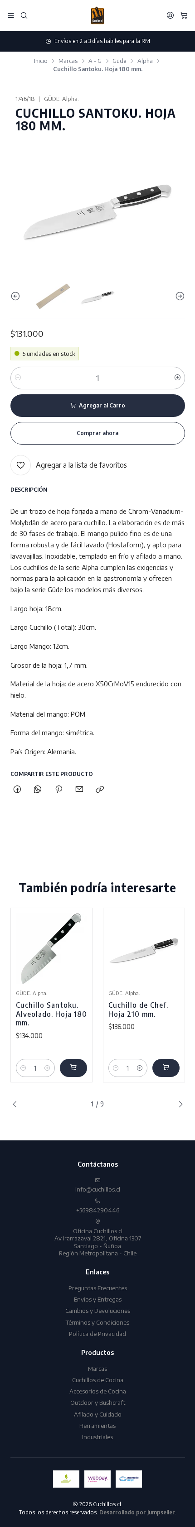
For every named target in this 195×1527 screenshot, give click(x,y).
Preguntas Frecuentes (97, 1288)
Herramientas (97, 1425)
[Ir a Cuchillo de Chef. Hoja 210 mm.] (144, 948)
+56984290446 (97, 1210)
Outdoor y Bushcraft (97, 1402)
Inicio (41, 61)
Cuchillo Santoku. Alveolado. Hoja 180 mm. (51, 1013)
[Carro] (184, 15)
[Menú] (11, 15)
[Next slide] (178, 296)
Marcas (68, 61)
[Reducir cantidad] (18, 378)
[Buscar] (24, 15)
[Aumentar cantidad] (178, 378)
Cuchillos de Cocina (97, 1379)
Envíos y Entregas (98, 1299)
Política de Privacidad (97, 1333)
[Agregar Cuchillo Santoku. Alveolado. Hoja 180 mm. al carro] (73, 1068)
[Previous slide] (17, 296)
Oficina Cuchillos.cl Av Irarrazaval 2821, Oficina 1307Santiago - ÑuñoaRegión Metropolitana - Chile (97, 1242)
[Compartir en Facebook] (17, 789)
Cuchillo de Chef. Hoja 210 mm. (138, 1009)
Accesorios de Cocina (97, 1391)
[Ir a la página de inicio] (97, 15)
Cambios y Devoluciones (97, 1310)
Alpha (145, 61)
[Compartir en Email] (79, 789)
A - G (95, 61)
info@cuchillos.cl (97, 1189)
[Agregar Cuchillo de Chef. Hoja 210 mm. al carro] (166, 1068)
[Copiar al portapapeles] (100, 789)
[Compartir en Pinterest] (58, 789)
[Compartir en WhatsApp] (38, 789)
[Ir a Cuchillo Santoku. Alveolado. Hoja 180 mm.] (51, 948)
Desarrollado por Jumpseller (137, 1512)
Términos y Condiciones (97, 1322)
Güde (119, 61)
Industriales (97, 1437)
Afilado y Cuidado (98, 1414)
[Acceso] (170, 15)
